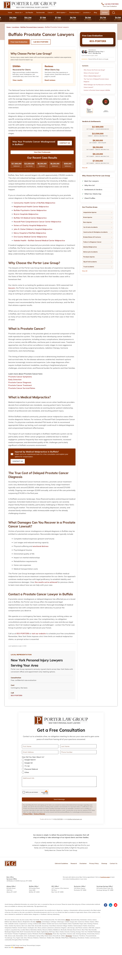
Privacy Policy (28, 814)
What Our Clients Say (92, 194)
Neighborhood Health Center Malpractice (31, 206)
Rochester (49, 934)
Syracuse (69, 936)
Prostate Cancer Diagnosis (19, 382)
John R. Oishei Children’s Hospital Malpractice (33, 229)
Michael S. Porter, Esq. (96, 51)
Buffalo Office (33, 886)
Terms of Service (39, 814)
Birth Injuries (61, 12)
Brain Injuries (87, 217)
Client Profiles (89, 198)
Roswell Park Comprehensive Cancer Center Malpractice (37, 221)
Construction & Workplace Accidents (95, 232)
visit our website (39, 633)
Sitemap (104, 863)
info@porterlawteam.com (75, 819)
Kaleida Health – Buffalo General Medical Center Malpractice (39, 240)
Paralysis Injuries (89, 257)
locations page (105, 877)
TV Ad (27, 766)
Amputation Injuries (89, 212)
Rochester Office (79, 886)
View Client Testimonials (42, 152)
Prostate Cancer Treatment (20, 385)
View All (84, 168)
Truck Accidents (88, 267)
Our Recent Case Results (42, 157)
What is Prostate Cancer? (91, 73)
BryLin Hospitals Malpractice (26, 214)
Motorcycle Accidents (90, 252)
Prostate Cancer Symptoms (20, 377)
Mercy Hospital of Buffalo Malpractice (30, 233)
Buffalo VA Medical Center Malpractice (30, 218)
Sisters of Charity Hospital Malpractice (30, 225)
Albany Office (11, 886)
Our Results (29, 12)
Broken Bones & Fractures (92, 237)
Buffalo (38, 922)
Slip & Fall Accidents (90, 262)
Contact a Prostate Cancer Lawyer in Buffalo (97, 90)
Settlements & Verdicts (93, 190)
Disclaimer (83, 863)
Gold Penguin (19, 947)
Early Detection (15, 379)
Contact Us (64, 143)
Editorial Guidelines (61, 863)
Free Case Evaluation (19, 42)
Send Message (59, 799)
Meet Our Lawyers (91, 181)
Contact (105, 12)
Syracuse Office (12, 879)
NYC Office (55, 886)
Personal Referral (31, 769)
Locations (86, 12)
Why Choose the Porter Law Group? (94, 70)
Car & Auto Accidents (90, 227)
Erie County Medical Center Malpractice (30, 237)
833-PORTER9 (23, 633)
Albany (68, 920)
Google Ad (29, 763)
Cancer (50, 12)
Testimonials (40, 12)
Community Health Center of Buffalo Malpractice (34, 203)
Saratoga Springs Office (104, 886)
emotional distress (40, 546)
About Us (18, 12)
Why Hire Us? (89, 185)
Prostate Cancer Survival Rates (21, 388)
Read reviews (50, 80)
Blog (95, 12)
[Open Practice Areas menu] (81, 12)
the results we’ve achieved (46, 582)
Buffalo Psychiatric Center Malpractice (30, 210)
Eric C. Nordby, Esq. (95, 53)
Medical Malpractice (90, 247)
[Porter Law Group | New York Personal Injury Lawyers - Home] (30, 5)
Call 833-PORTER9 (40, 42)
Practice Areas (74, 12)
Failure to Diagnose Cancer (92, 242)
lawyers (11, 288)
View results (17, 80)
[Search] (113, 12)
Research (74, 863)
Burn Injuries (87, 222)
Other (27, 772)
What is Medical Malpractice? (92, 76)
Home (10, 12)
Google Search (30, 760)
